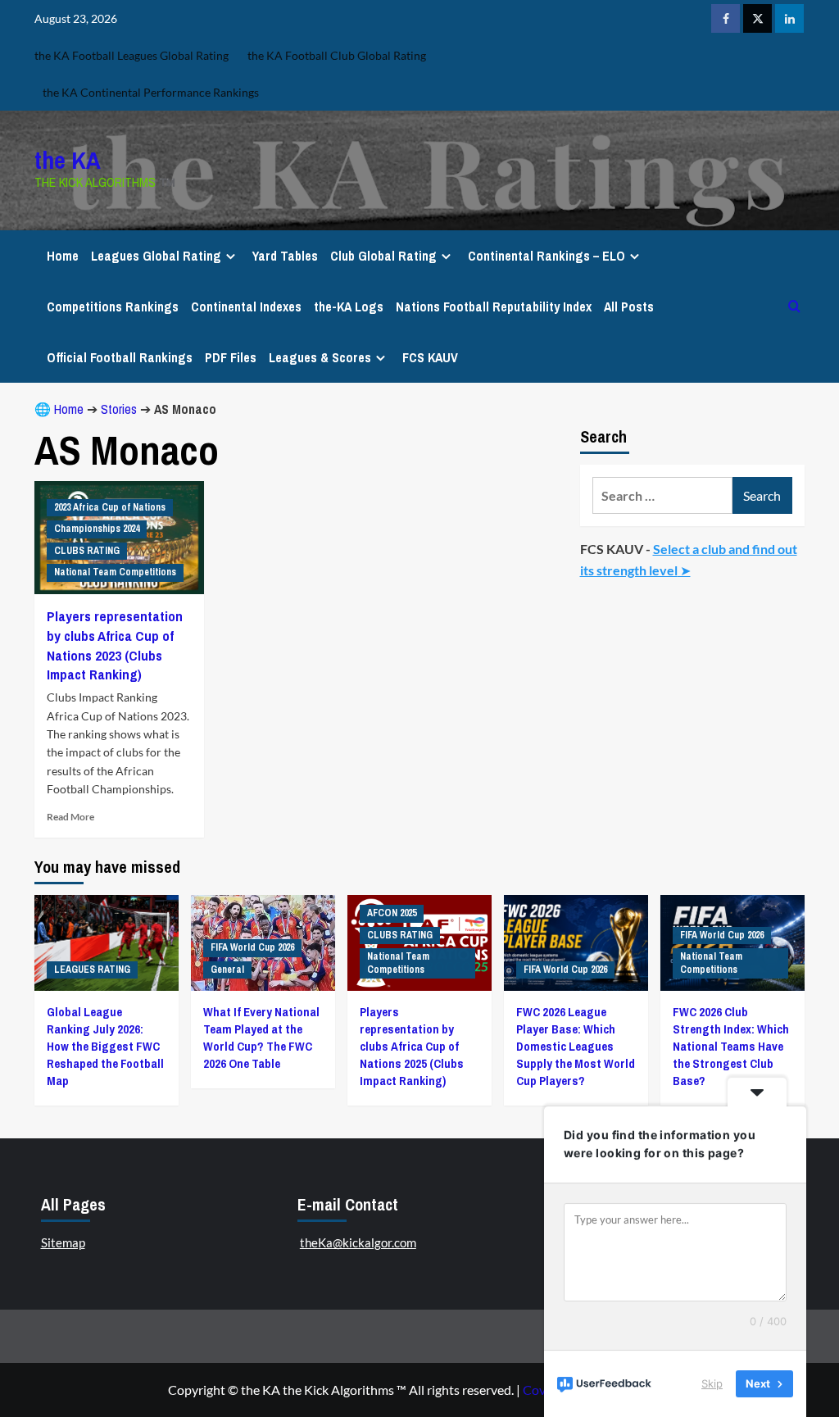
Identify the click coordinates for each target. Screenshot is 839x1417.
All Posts (629, 306)
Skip (712, 1383)
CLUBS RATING (87, 550)
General (227, 969)
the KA (67, 159)
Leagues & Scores (320, 357)
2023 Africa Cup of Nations (110, 507)
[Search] (794, 306)
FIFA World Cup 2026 (252, 947)
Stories (119, 409)
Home (63, 256)
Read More (70, 817)
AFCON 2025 (391, 913)
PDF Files (230, 357)
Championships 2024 (96, 528)
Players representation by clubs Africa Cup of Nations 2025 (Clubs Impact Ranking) (412, 1046)
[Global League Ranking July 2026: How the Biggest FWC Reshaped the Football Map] (106, 943)
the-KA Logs (348, 306)
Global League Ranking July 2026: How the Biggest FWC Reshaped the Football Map (105, 1046)
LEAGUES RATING (92, 969)
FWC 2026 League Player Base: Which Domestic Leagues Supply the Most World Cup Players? (575, 1046)
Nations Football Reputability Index (494, 306)
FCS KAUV (430, 357)
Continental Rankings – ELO (546, 256)
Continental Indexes (246, 306)
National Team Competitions (115, 572)
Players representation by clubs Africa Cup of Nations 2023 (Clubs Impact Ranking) (115, 645)
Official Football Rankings (120, 357)
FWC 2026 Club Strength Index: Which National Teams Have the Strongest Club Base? (731, 1046)
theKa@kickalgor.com (358, 1242)
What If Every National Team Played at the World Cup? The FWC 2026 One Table (261, 1037)
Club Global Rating (383, 256)
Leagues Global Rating (156, 256)
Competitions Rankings (113, 306)
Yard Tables (285, 256)
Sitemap (63, 1242)
